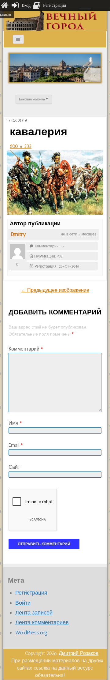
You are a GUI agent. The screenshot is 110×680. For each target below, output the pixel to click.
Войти (23, 602)
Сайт (14, 467)
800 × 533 (20, 146)
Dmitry (18, 234)
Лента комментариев (42, 622)
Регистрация (31, 592)
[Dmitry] (17, 251)
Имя (15, 423)
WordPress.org (31, 632)
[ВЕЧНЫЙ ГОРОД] (51, 21)
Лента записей (34, 612)
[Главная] (4, 5)
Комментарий (26, 349)
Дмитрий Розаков (78, 653)
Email (16, 445)
